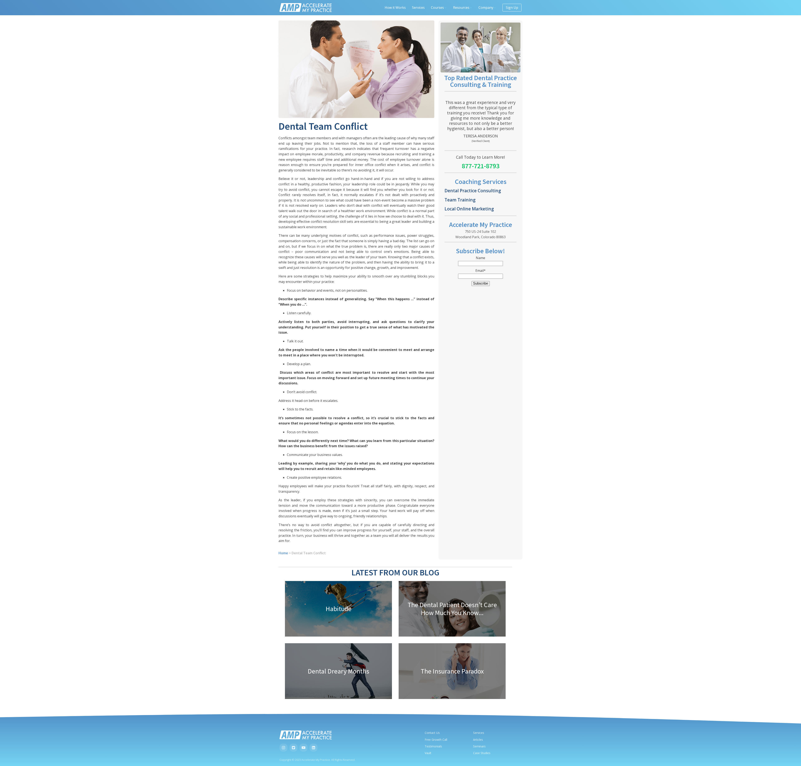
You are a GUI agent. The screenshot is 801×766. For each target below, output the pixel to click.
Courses (437, 7)
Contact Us (432, 733)
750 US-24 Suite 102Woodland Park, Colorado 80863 (480, 234)
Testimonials (433, 746)
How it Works (395, 7)
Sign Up (512, 7)
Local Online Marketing (469, 209)
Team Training (460, 200)
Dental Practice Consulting (473, 190)
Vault (428, 753)
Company (486, 7)
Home (283, 553)
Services (418, 7)
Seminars (479, 746)
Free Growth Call (436, 740)
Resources (461, 7)
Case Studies (481, 753)
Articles (478, 740)
